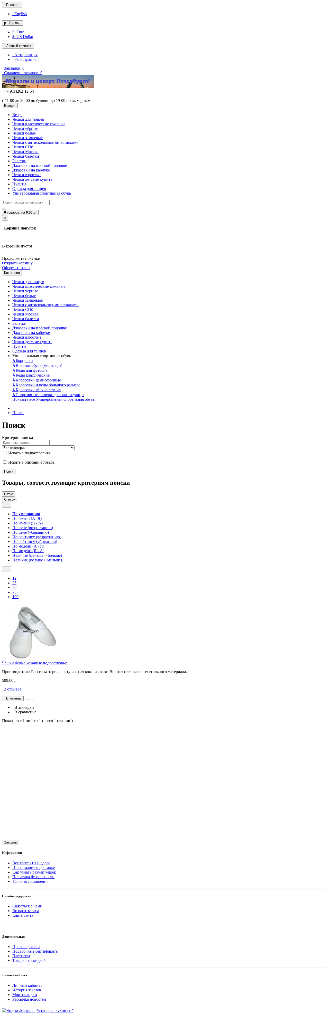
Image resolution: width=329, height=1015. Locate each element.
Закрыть (10, 842)
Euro (18, 32)
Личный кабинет (27, 985)
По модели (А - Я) (28, 546)
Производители (26, 946)
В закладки (23, 707)
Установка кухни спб (55, 1010)
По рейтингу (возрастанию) (36, 537)
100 (15, 597)
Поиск (18, 412)
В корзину (13, 698)
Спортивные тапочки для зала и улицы (48, 394)
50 (14, 587)
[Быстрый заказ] (27, 699)
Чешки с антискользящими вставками (45, 142)
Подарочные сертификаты (35, 951)
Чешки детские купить (32, 179)
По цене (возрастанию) (32, 527)
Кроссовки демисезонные (36, 380)
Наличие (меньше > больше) (37, 555)
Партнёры (21, 956)
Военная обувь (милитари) (37, 365)
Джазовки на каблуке (31, 170)
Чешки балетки (25, 156)
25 (14, 583)
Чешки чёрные (25, 128)
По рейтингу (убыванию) (34, 541)
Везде (17, 114)
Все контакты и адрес (31, 863)
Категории (12, 273)
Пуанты (19, 184)
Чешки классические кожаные (38, 124)
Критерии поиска (17, 437)
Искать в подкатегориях (29, 453)
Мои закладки (24, 994)
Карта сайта (22, 915)
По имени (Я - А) (27, 523)
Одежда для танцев (29, 188)
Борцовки (22, 360)
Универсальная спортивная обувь (41, 193)
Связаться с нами (27, 906)
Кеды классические (31, 375)
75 (14, 592)
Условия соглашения (30, 881)
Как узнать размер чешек (34, 872)
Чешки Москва (25, 151)
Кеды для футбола (29, 370)
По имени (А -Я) (27, 518)
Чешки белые (24, 133)
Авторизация (25, 55)
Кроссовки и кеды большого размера (46, 385)
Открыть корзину (17, 263)
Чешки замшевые (27, 138)
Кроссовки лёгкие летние (36, 390)
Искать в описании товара (30, 462)
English (19, 14)
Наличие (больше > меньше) (37, 560)
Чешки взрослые (26, 175)
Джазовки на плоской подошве (39, 165)
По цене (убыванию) (30, 532)
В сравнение (24, 712)
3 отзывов (13, 689)
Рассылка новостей (29, 999)
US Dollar (22, 36)
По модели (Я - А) (28, 551)
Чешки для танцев (28, 119)
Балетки (19, 161)
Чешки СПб (22, 147)
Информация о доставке (33, 867)
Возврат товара (25, 910)
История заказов (26, 990)
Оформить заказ (16, 267)
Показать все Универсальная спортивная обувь (53, 399)
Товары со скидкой (29, 960)
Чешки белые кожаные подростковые (35, 663)
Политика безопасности (33, 877)
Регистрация (24, 59)
